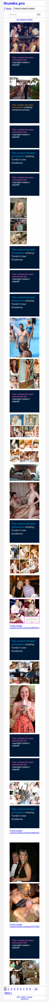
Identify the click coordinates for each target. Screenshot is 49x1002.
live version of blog (24, 20)
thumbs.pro (14, 3)
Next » (8, 992)
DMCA (23, 997)
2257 (18, 997)
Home (8, 9)
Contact (29, 997)
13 (35, 988)
